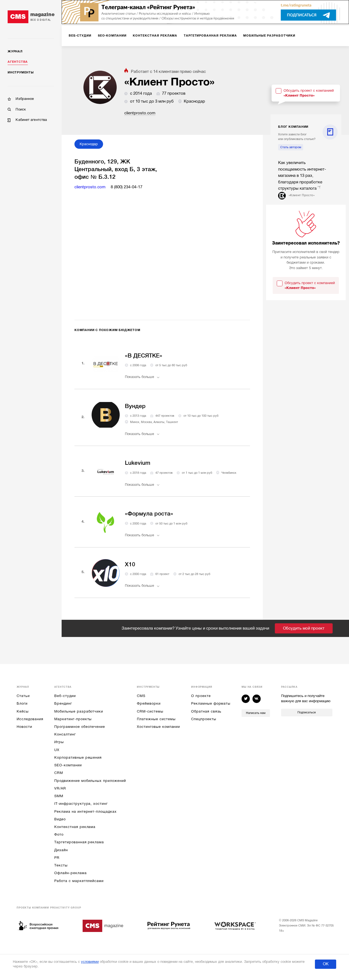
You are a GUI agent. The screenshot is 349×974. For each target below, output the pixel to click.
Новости (24, 727)
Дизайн (61, 850)
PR (56, 858)
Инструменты (21, 72)
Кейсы (23, 711)
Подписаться (306, 712)
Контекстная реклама (74, 827)
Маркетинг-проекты (73, 719)
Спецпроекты (203, 719)
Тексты (61, 865)
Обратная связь (206, 711)
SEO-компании (68, 765)
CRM (58, 773)
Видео (60, 819)
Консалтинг (65, 734)
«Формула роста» (149, 513)
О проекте (200, 696)
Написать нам (256, 713)
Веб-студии (65, 696)
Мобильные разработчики (78, 711)
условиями (90, 962)
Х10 (130, 564)
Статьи (23, 696)
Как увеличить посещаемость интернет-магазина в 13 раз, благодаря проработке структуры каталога (302, 175)
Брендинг (63, 703)
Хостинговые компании (158, 727)
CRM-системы (150, 711)
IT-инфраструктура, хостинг (80, 804)
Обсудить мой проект (303, 628)
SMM (58, 796)
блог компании (293, 127)
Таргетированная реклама (79, 842)
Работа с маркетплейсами (79, 881)
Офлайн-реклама (70, 873)
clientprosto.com (139, 113)
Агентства (18, 62)
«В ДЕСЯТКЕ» (143, 355)
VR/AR (60, 788)
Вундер (135, 406)
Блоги (22, 703)
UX (56, 750)
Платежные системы (156, 719)
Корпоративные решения (78, 757)
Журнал (15, 51)
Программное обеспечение (79, 727)
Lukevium (137, 463)
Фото (59, 834)
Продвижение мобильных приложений (90, 781)
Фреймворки (148, 703)
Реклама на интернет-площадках (85, 811)
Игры (59, 742)
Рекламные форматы (210, 703)
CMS (141, 696)
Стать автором (290, 147)
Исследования (30, 719)
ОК (326, 963)
